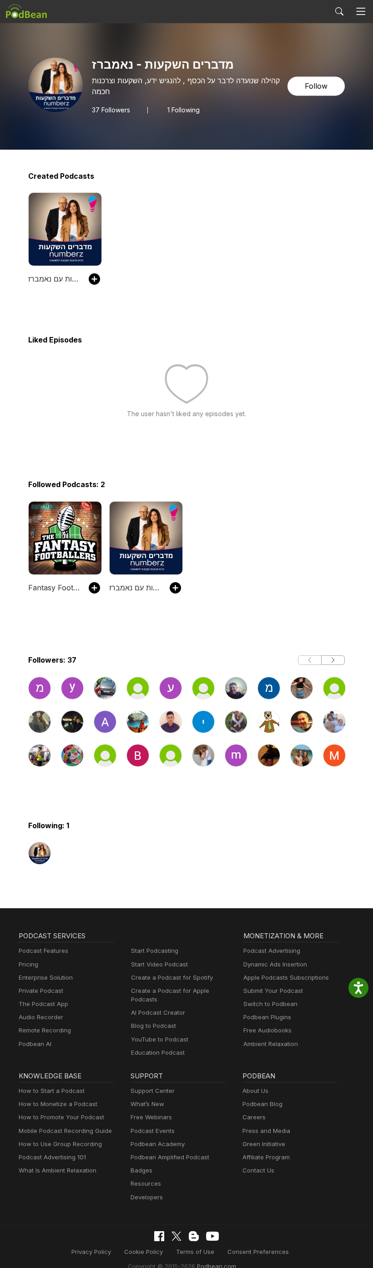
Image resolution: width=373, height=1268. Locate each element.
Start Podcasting (154, 950)
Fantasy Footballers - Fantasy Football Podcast (54, 587)
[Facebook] (159, 1236)
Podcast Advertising (271, 950)
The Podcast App (43, 1003)
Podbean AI (35, 1043)
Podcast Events (153, 1130)
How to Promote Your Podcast (61, 1117)
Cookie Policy (143, 1251)
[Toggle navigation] (361, 11)
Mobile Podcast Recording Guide (65, 1130)
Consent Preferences (258, 1251)
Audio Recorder (41, 1017)
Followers (111, 110)
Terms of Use (195, 1251)
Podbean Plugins (267, 1017)
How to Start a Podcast (52, 1090)
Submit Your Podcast (273, 990)
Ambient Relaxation (270, 1043)
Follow (316, 86)
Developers (147, 1197)
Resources (146, 1183)
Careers (254, 1117)
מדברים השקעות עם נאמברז (54, 278)
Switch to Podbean (270, 1003)
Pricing (28, 964)
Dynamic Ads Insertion (275, 964)
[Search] (339, 11)
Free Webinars (151, 1117)
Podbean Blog (262, 1103)
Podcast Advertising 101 (52, 1157)
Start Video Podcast (159, 964)
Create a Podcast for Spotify (172, 977)
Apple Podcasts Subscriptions (286, 977)
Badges (141, 1170)
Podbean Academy (158, 1143)
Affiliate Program (266, 1157)
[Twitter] (176, 1236)
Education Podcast (158, 1052)
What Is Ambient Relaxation (57, 1170)
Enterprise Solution (46, 977)
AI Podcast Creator (158, 1012)
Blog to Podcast (153, 1025)
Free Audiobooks (267, 1030)
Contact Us (258, 1170)
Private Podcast (41, 990)
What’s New (147, 1103)
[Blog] (194, 1236)
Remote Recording (45, 1030)
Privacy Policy (91, 1251)
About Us (255, 1090)
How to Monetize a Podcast (58, 1103)
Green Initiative (263, 1143)
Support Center (153, 1090)
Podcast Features (43, 950)
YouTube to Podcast (159, 1039)
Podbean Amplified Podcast (170, 1157)
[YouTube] (212, 1236)
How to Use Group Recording (60, 1143)
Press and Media (266, 1130)
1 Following (183, 110)
